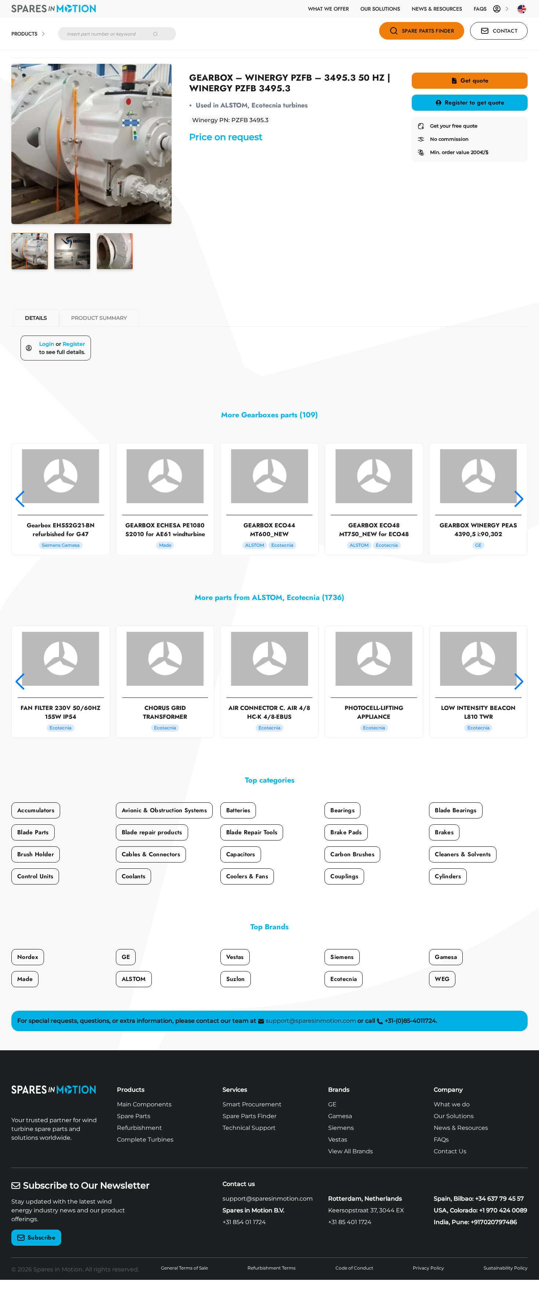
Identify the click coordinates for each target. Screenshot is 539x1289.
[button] (20, 499)
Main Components (144, 1104)
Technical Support (249, 1127)
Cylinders (448, 876)
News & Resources (437, 8)
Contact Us (450, 1151)
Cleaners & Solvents (463, 854)
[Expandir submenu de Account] (507, 9)
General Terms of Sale (184, 1268)
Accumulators (35, 810)
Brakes (444, 832)
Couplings (344, 876)
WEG (442, 979)
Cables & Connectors (151, 854)
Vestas (235, 957)
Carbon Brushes (352, 854)
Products (24, 33)
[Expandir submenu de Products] (43, 34)
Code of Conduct (354, 1268)
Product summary (99, 318)
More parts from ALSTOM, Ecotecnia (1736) (269, 597)
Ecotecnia (343, 979)
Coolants (134, 876)
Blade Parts (33, 832)
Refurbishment (139, 1127)
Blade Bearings (455, 810)
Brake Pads (346, 832)
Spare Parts (133, 1116)
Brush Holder (35, 854)
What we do (452, 1104)
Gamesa (446, 957)
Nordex (27, 957)
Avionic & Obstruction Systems (164, 810)
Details (36, 318)
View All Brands (350, 1151)
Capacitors (240, 854)
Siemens (341, 957)
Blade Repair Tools (252, 832)
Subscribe (41, 1237)
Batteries (238, 810)
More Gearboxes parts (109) (269, 415)
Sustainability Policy (506, 1268)
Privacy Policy (428, 1268)
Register (74, 344)
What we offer (328, 8)
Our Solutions (380, 8)
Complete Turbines (145, 1139)
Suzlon (235, 979)
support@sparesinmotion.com (268, 1198)
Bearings (342, 810)
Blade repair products (152, 832)
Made (25, 979)
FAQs (480, 8)
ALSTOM (134, 979)
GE (126, 957)
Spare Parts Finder (249, 1116)
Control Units (35, 876)
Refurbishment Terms (271, 1268)
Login (46, 344)
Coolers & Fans (247, 876)
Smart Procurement (252, 1104)
